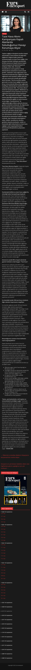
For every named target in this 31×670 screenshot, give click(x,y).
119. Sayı (3, 540)
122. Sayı (3, 532)
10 (1, 573)
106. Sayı (3, 584)
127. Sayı (3, 516)
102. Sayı (3, 595)
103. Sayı (3, 592)
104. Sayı (3, 590)
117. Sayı (3, 547)
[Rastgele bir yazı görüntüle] (28, 11)
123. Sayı (3, 529)
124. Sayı (3, 526)
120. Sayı (3, 537)
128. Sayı (3, 513)
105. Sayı (3, 587)
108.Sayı (3, 575)
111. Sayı (3, 567)
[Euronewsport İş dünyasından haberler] (2, 11)
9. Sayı (3, 573)
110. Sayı (3, 570)
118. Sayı (3, 544)
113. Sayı (3, 558)
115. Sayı (3, 553)
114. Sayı (3, 555)
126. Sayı (3, 519)
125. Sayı (3, 522)
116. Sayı (3, 550)
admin (12, 50)
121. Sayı (3, 534)
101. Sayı (3, 598)
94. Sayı (4, 33)
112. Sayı (3, 564)
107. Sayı (3, 578)
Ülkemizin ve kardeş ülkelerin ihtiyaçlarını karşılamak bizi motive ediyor (15, 456)
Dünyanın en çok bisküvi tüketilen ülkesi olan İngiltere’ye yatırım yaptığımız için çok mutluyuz (15, 466)
